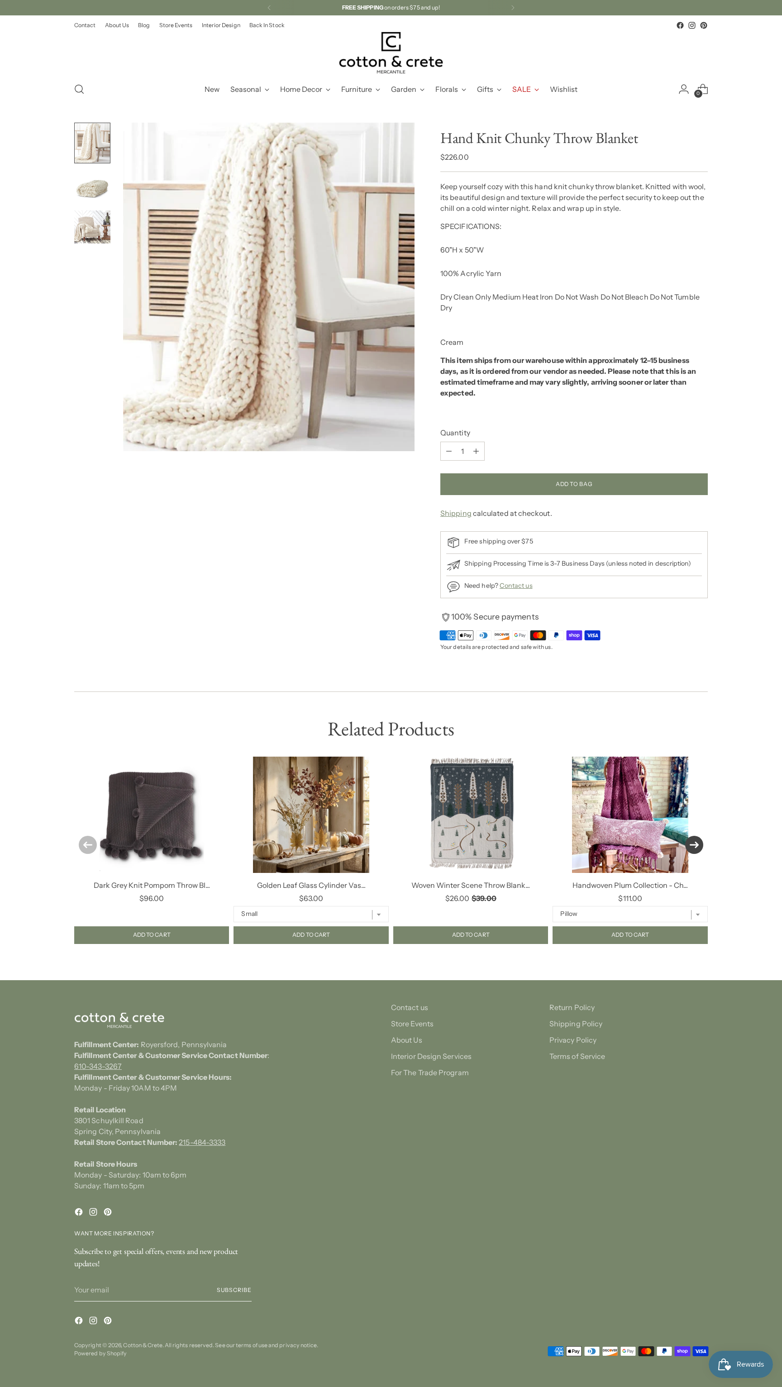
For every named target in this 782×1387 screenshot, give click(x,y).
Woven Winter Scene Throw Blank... (470, 885)
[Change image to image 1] (92, 143)
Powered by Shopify (100, 1353)
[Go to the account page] (684, 89)
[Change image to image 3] (92, 226)
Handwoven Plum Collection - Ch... (630, 885)
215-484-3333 (202, 1142)
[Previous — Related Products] (88, 845)
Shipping (456, 513)
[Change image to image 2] (92, 187)
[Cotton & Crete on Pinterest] (704, 25)
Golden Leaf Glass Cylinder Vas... (311, 885)
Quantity (455, 432)
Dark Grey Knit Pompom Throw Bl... (152, 885)
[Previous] (269, 7)
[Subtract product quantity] (449, 451)
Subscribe (234, 1290)
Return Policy (572, 1007)
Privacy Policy (572, 1039)
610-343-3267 (98, 1066)
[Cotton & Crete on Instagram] (692, 25)
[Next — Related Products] (694, 845)
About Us (406, 1039)
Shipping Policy (575, 1023)
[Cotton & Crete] (391, 53)
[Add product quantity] (476, 451)
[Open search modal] (79, 89)
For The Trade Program (430, 1072)
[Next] (513, 7)
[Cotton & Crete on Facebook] (680, 25)
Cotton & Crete (142, 1345)
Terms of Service (577, 1056)
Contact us (516, 585)
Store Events (412, 1023)
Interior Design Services (431, 1056)
